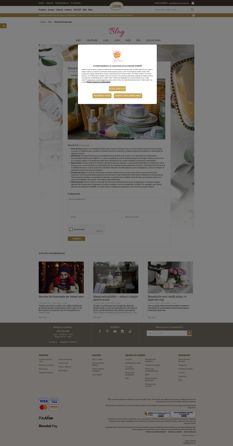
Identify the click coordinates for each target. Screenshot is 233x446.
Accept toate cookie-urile (128, 96)
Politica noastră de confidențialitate (98, 82)
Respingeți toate (102, 96)
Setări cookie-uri (117, 88)
